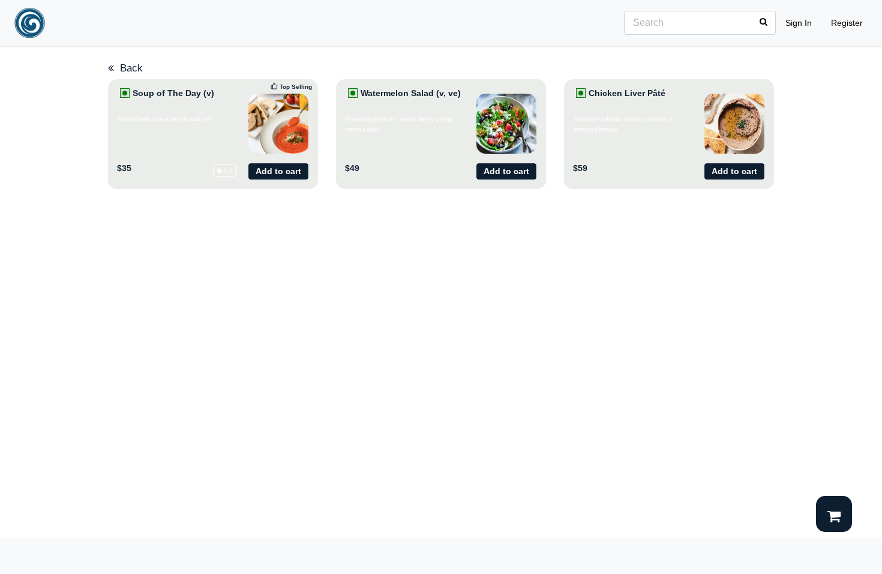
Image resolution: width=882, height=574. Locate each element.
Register (847, 23)
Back (128, 68)
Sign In (798, 23)
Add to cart (278, 171)
